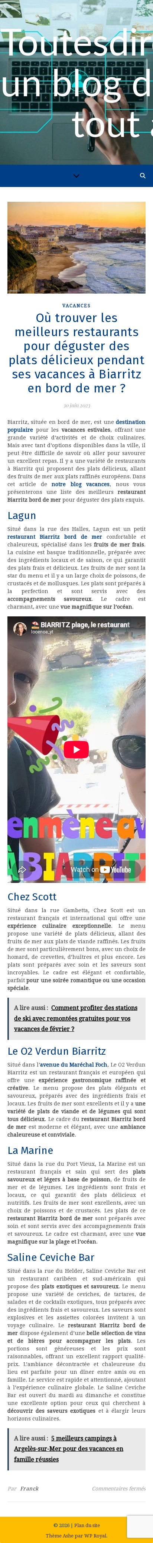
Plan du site (87, 1525)
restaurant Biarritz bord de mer (54, 537)
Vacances (76, 305)
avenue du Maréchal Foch (74, 1065)
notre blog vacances (81, 484)
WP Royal (95, 1536)
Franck (29, 1489)
